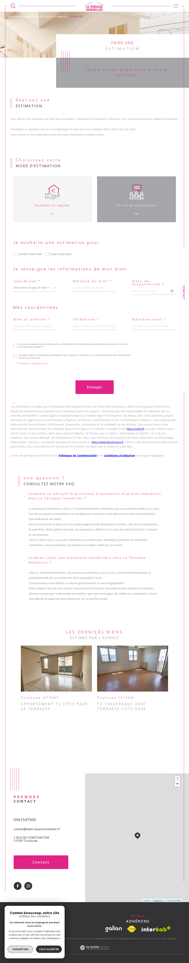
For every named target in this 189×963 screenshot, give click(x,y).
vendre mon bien (30, 254)
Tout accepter (49, 949)
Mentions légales (118, 939)
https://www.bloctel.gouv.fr (108, 442)
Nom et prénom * (31, 319)
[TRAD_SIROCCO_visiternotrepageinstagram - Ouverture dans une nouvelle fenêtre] (28, 886)
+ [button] (177, 778)
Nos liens (143, 939)
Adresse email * (149, 319)
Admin (133, 939)
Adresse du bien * (92, 281)
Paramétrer (20, 949)
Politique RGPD (158, 939)
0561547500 (25, 819)
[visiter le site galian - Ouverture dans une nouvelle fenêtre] (113, 929)
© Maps (157, 900)
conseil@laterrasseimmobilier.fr (37, 829)
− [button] (177, 783)
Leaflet (147, 900)
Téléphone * (86, 319)
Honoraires (101, 939)
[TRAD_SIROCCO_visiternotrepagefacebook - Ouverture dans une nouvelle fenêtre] (18, 886)
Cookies (172, 939)
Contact (184, 292)
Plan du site (86, 939)
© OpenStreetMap (173, 900)
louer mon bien (61, 254)
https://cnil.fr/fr (135, 429)
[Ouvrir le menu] (176, 6)
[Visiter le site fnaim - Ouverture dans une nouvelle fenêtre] (131, 929)
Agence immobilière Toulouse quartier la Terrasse (37, 16)
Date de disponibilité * (148, 283)
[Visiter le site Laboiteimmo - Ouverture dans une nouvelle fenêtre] (94, 951)
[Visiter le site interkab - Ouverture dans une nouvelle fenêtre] (156, 928)
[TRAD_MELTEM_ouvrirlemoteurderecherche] (13, 5)
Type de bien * (26, 281)
